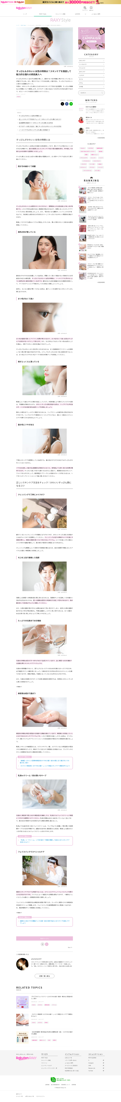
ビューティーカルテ (46, 1065)
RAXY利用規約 (69, 1068)
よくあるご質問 (96, 14)
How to (18, 96)
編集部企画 (47, 1004)
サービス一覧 (19, 1096)
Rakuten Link (91, 1068)
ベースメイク (82, 64)
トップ (25, 14)
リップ (100, 157)
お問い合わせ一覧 (29, 1096)
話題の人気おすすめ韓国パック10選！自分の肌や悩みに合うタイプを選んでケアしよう (45, 922)
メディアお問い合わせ (70, 1060)
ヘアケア (81, 75)
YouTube (90, 1070)
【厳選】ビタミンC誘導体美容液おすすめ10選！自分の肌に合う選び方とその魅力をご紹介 (44, 761)
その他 (81, 86)
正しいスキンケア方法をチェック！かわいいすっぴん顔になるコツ (40, 119)
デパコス (92, 167)
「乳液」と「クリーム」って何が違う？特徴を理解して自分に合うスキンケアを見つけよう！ (44, 841)
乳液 (49, 1040)
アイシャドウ (84, 157)
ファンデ (100, 167)
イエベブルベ (97, 161)
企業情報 (47, 1084)
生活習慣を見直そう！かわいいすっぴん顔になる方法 (36, 123)
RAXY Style (42, 14)
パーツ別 (92, 164)
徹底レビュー (42, 1040)
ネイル (81, 79)
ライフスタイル (87, 170)
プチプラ (84, 164)
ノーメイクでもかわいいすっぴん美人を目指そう (34, 130)
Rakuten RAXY (24, 8)
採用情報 (74, 1084)
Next (70, 947)
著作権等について (65, 1084)
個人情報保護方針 (55, 1084)
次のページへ (44, 938)
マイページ (44, 1063)
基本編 (100, 151)
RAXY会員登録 (92, 1057)
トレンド (93, 157)
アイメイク (82, 68)
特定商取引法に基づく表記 (72, 1070)
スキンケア (23, 94)
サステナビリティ (40, 1096)
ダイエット (83, 167)
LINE (89, 1065)
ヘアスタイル (86, 161)
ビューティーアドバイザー (48, 1068)
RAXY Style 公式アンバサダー (88, 151)
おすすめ (40, 1004)
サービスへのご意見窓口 (71, 1065)
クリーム (54, 1004)
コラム (81, 83)
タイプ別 (97, 170)
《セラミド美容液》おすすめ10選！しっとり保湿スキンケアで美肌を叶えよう (45, 766)
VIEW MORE (101, 138)
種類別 (54, 1040)
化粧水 (99, 164)
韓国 (86, 154)
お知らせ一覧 (68, 1057)
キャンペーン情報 (60, 14)
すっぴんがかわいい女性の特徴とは (30, 116)
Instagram (91, 1063)
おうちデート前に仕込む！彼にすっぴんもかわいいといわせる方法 (40, 126)
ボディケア (82, 72)
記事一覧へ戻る (44, 976)
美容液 (46, 1022)
